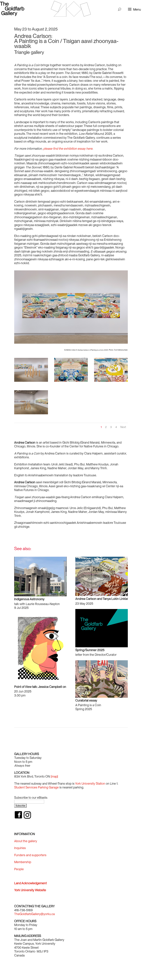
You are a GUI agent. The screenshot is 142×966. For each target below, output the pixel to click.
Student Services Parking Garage (36, 787)
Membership (22, 862)
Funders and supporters (30, 855)
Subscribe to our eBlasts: (31, 797)
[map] (54, 776)
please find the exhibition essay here (67, 148)
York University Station (90, 783)
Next (123, 427)
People (19, 869)
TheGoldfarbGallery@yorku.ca (34, 914)
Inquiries (20, 848)
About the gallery (25, 841)
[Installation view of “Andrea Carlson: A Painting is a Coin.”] (31, 381)
